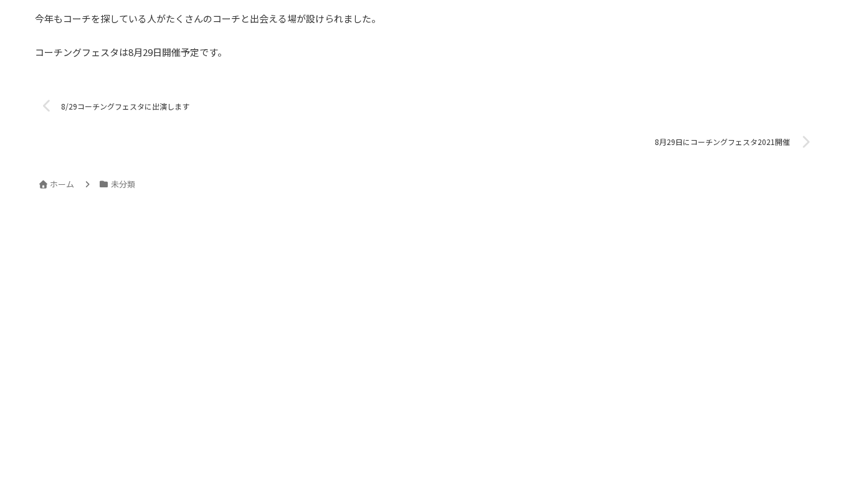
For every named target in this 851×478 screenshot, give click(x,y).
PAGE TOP (820, 453)
